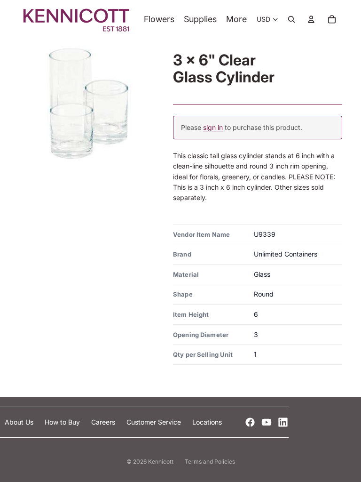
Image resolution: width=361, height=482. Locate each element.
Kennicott (160, 461)
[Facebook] (250, 422)
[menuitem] (236, 19)
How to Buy (63, 422)
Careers (104, 422)
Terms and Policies (210, 461)
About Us (20, 422)
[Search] (291, 19)
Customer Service (154, 422)
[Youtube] (266, 422)
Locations (207, 422)
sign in (213, 127)
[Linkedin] (283, 422)
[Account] (311, 19)
